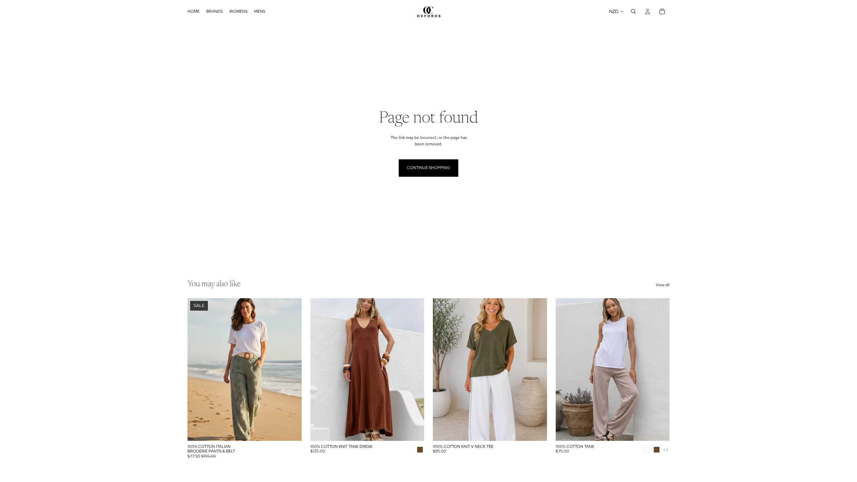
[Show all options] (665, 450)
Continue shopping (428, 167)
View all (663, 285)
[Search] (633, 11)
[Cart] (662, 11)
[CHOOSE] (291, 430)
